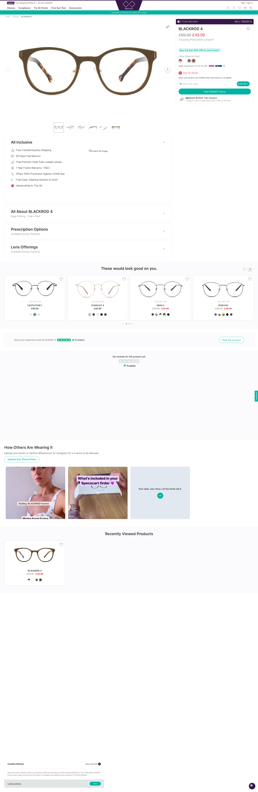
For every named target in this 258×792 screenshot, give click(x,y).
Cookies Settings (14, 783)
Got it (95, 783)
